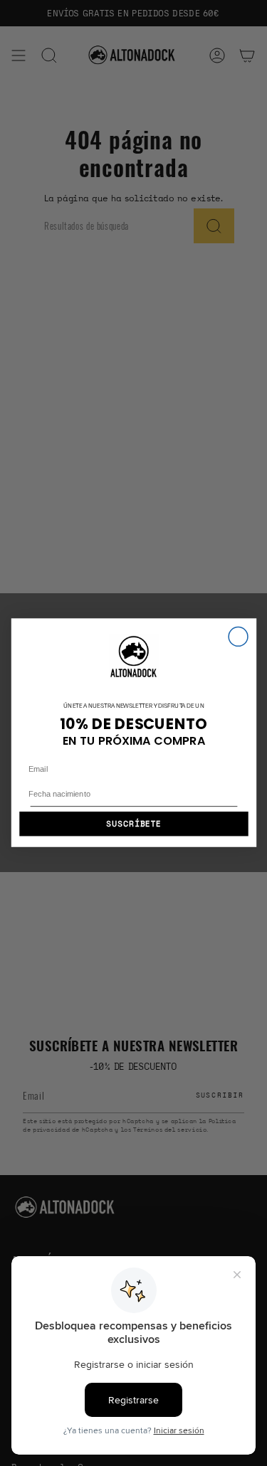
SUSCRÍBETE (133, 824)
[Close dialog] (238, 637)
